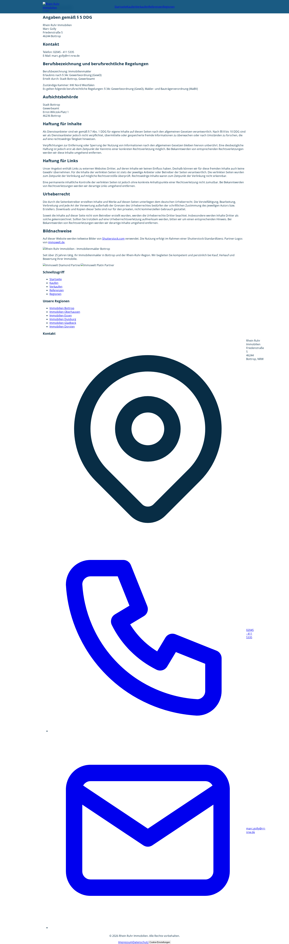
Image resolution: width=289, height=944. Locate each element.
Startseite (121, 7)
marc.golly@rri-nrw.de (148, 830)
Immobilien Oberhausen (65, 312)
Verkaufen (142, 7)
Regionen (169, 7)
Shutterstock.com (113, 238)
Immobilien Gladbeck (63, 323)
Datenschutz (141, 942)
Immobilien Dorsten (62, 326)
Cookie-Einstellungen (160, 942)
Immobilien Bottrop (62, 308)
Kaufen (131, 7)
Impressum (125, 942)
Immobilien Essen (61, 315)
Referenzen (156, 7)
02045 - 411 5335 (148, 633)
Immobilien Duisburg (63, 319)
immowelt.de (56, 242)
